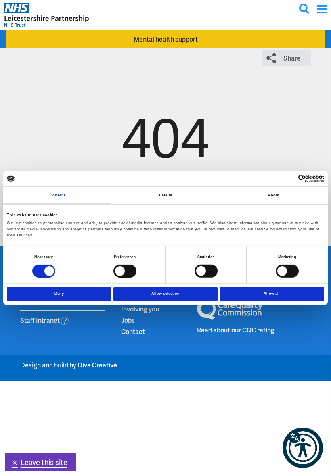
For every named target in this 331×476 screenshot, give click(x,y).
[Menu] (322, 9)
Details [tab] (165, 195)
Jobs (128, 320)
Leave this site (44, 462)
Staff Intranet (40, 320)
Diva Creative (97, 365)
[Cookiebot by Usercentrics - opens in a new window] (288, 178)
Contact (133, 331)
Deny (59, 294)
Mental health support (166, 39)
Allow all (272, 294)
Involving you (140, 308)
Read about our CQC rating (235, 329)
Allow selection (165, 294)
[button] (303, 448)
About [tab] (274, 195)
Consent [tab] (57, 195)
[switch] (124, 270)
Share (292, 58)
